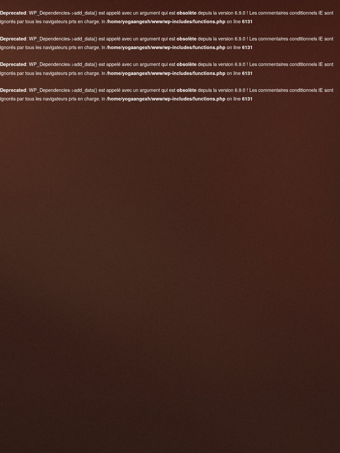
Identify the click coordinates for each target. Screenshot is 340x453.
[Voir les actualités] (57, 125)
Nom (110, 172)
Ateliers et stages (45, 107)
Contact (34, 119)
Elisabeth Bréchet (48, 43)
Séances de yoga (45, 83)
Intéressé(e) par (119, 253)
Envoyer (170, 340)
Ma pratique (39, 71)
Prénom (113, 199)
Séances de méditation (52, 95)
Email (111, 226)
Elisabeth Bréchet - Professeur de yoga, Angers (170, 390)
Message (114, 284)
